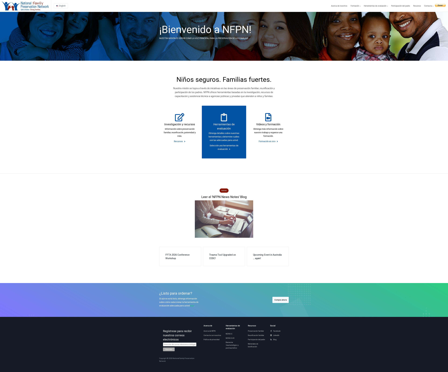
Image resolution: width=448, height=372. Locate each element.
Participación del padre (400, 6)
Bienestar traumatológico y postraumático (232, 345)
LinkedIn (276, 335)
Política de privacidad (211, 339)
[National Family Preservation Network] (26, 6)
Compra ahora (280, 300)
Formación (355, 6)
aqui (192, 306)
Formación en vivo (267, 141)
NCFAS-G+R (230, 338)
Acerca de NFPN (209, 331)
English (62, 6)
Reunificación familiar (256, 335)
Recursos (417, 6)
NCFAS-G (229, 334)
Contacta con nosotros (212, 335)
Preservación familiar (256, 331)
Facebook (276, 331)
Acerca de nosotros (339, 6)
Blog (274, 339)
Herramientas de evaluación (375, 6)
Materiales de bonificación (253, 345)
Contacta (428, 6)
